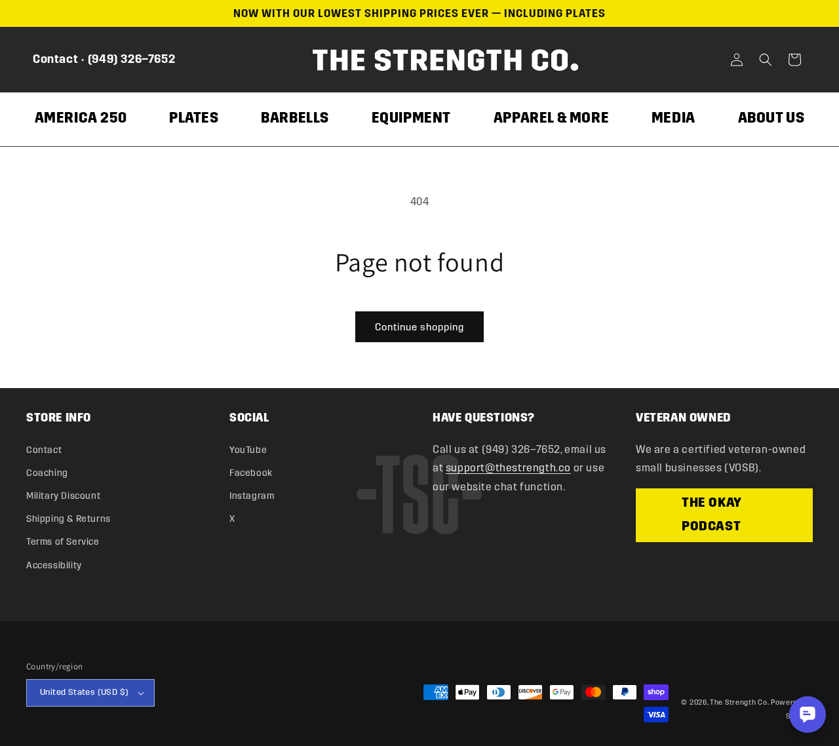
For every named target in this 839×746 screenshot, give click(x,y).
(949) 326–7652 (131, 59)
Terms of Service (63, 541)
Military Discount (63, 495)
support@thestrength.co (508, 467)
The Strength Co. (739, 702)
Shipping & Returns (68, 518)
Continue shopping (419, 327)
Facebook (251, 473)
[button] (765, 59)
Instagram (251, 495)
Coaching (47, 473)
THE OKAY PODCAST (712, 515)
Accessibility (54, 565)
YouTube (248, 450)
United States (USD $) (84, 692)
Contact (55, 59)
